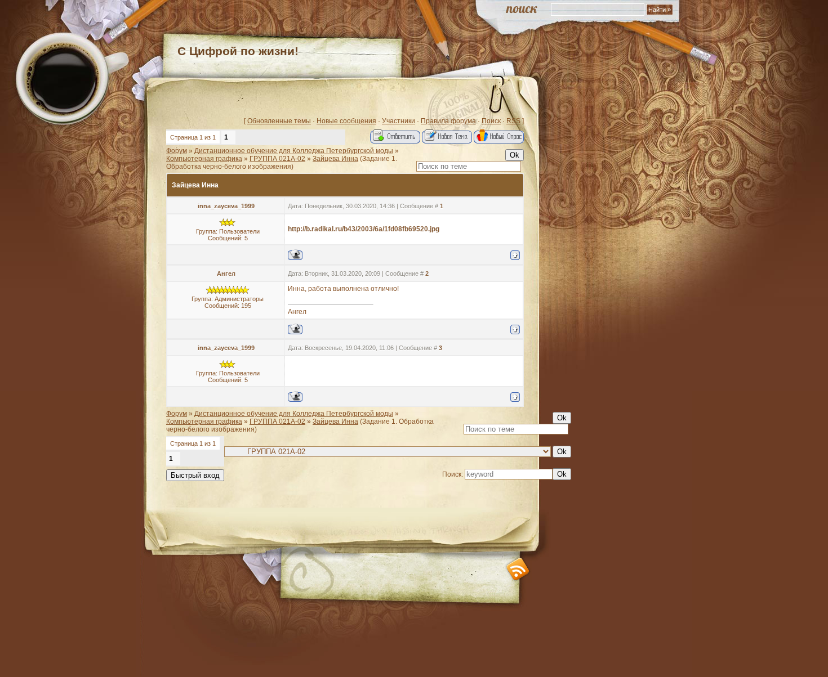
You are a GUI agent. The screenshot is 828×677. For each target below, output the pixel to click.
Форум (176, 151)
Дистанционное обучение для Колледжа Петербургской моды (293, 151)
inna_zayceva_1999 (226, 206)
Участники (398, 121)
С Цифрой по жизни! (238, 50)
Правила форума (448, 121)
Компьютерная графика (204, 159)
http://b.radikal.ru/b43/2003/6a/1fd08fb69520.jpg (363, 229)
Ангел (226, 273)
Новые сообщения (346, 121)
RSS (513, 121)
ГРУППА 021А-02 (277, 159)
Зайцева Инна (335, 159)
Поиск (491, 121)
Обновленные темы (279, 121)
